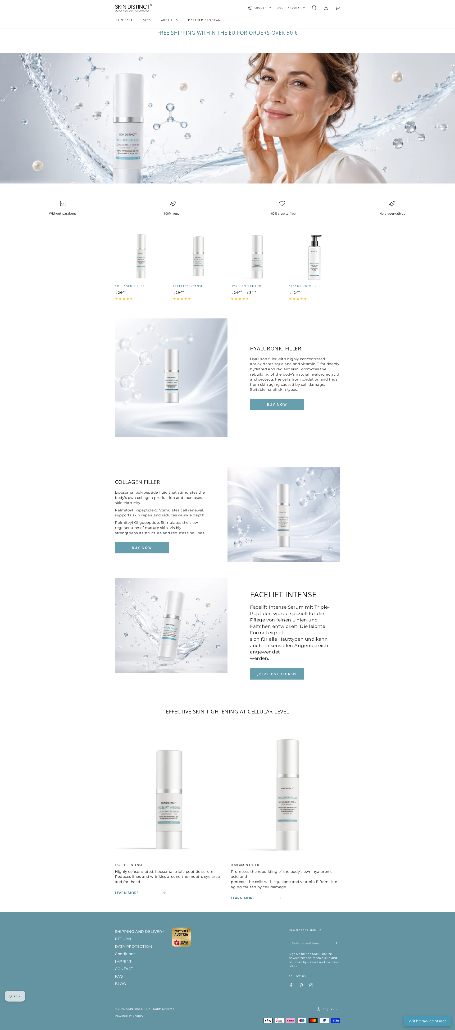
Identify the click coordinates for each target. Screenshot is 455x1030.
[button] (314, 8)
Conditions (125, 954)
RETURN (123, 939)
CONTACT (124, 968)
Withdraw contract (427, 1021)
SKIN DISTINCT (136, 1009)
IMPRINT (123, 961)
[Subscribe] (337, 943)
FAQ (119, 976)
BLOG (120, 983)
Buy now (277, 404)
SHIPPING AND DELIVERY (139, 931)
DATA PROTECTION (133, 946)
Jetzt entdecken (277, 673)
